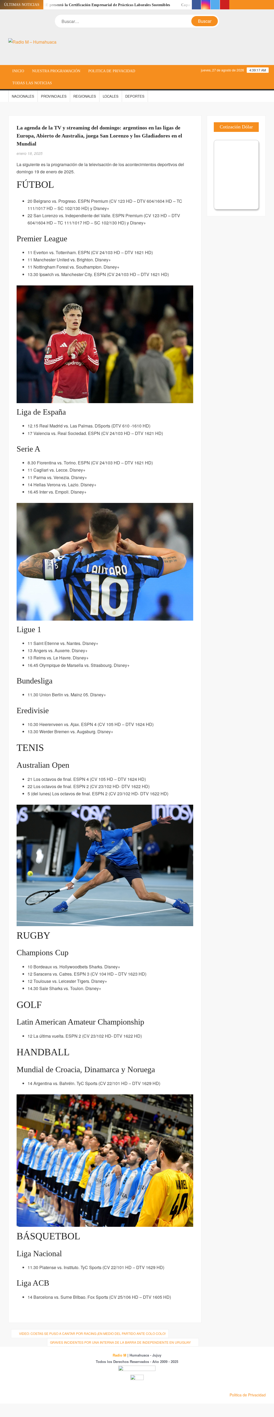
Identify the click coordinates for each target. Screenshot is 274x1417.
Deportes (134, 96)
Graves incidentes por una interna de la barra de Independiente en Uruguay (120, 1342)
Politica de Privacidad (111, 71)
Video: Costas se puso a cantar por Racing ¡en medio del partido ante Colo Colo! (92, 1333)
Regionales (84, 96)
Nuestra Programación (56, 71)
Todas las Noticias (32, 83)
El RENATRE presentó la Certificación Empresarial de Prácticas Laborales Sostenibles (73, 5)
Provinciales (54, 96)
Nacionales (23, 96)
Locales (111, 96)
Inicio (18, 71)
